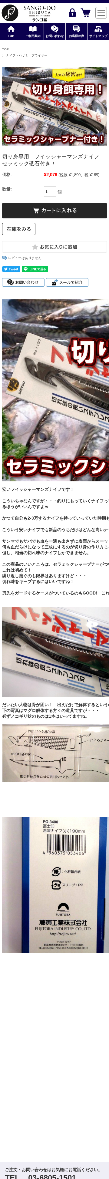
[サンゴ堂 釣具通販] (28, 13)
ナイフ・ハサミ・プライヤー (26, 55)
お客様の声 (76, 36)
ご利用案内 (33, 36)
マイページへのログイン (72, 12)
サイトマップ (98, 36)
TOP (11, 36)
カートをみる (85, 12)
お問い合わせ (55, 36)
